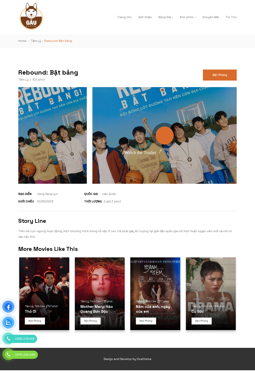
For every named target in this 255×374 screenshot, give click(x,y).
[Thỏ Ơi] (44, 293)
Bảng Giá (164, 17)
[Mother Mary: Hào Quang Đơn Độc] (100, 293)
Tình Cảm (39, 306)
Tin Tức (231, 17)
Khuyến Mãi (211, 17)
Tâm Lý (36, 41)
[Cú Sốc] (211, 293)
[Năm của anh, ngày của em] (155, 293)
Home (22, 41)
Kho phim (186, 17)
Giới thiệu (145, 17)
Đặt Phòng (220, 75)
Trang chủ (124, 17)
